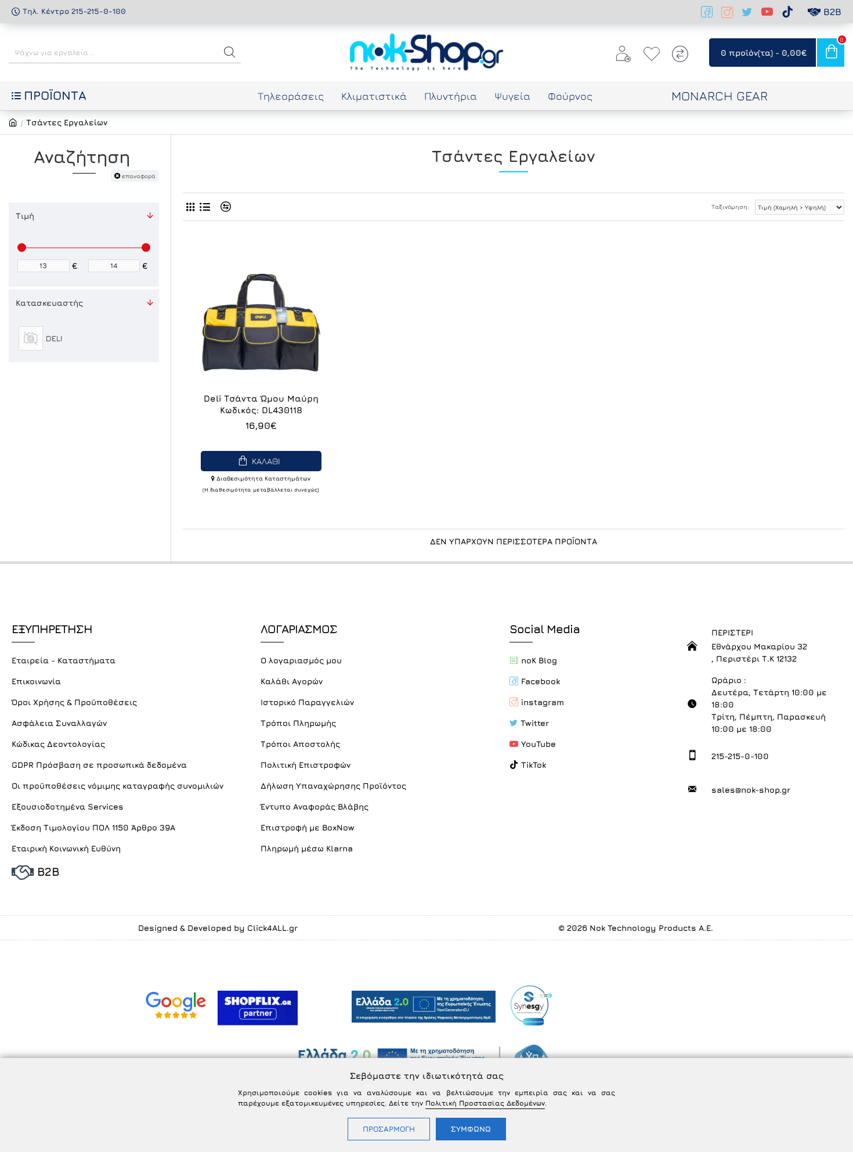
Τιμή (25, 216)
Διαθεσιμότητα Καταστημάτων (262, 478)
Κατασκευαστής (49, 303)
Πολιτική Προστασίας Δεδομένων (485, 1103)
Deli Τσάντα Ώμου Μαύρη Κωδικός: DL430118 (261, 404)
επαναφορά (139, 175)
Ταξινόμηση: (730, 206)
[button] (230, 52)
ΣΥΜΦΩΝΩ (471, 1128)
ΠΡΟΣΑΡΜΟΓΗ (389, 1128)
